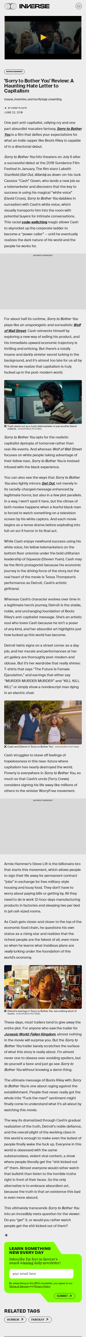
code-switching (34, 222)
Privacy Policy (42, 1286)
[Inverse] (34, 6)
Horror (13, 1319)
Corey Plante (19, 108)
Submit (62, 1296)
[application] (43, 37)
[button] (43, 37)
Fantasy (37, 1319)
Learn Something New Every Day (30, 1250)
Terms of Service (19, 1286)
